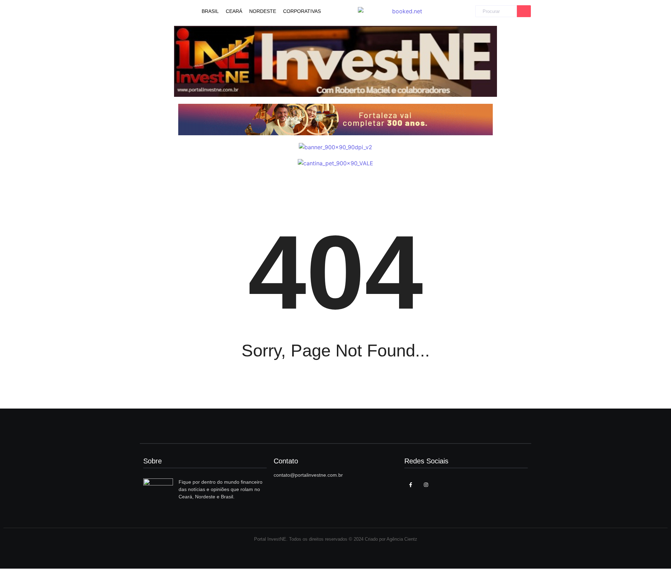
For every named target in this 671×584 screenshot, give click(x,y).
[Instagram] (426, 484)
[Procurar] (524, 11)
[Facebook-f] (410, 484)
